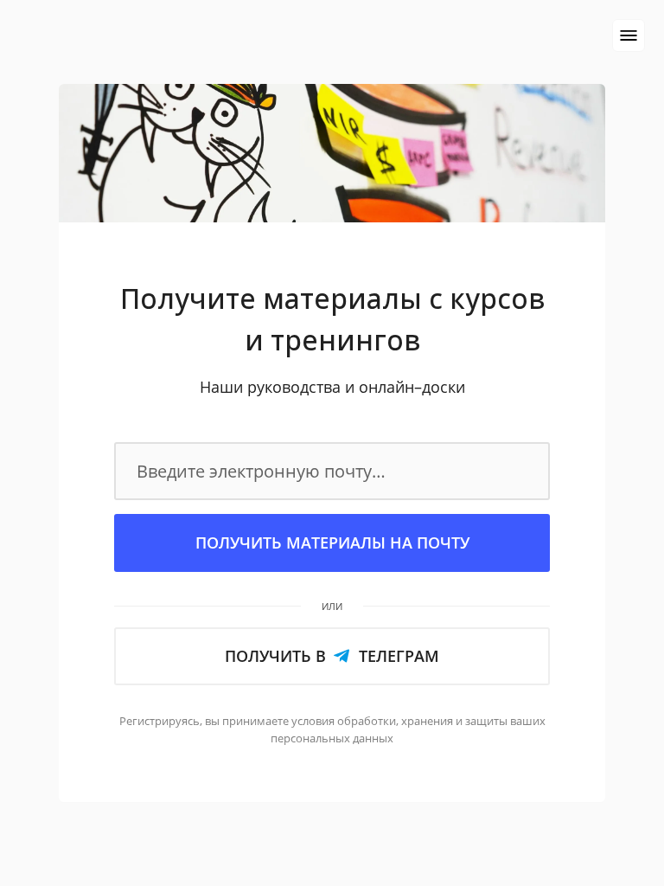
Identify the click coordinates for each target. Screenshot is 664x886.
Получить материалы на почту (332, 542)
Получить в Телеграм (332, 655)
